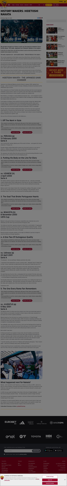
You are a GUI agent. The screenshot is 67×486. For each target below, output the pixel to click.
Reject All (50, 480)
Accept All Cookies (50, 483)
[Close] (64, 479)
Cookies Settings (49, 476)
